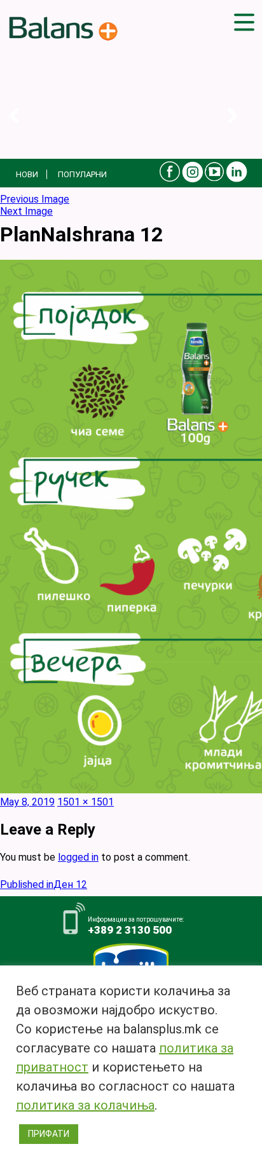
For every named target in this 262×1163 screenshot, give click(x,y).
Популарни (82, 174)
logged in (78, 857)
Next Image (26, 211)
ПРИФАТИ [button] (48, 1134)
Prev (23, 128)
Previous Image (34, 199)
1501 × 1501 (85, 802)
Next (242, 128)
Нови (27, 174)
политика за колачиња (85, 1105)
